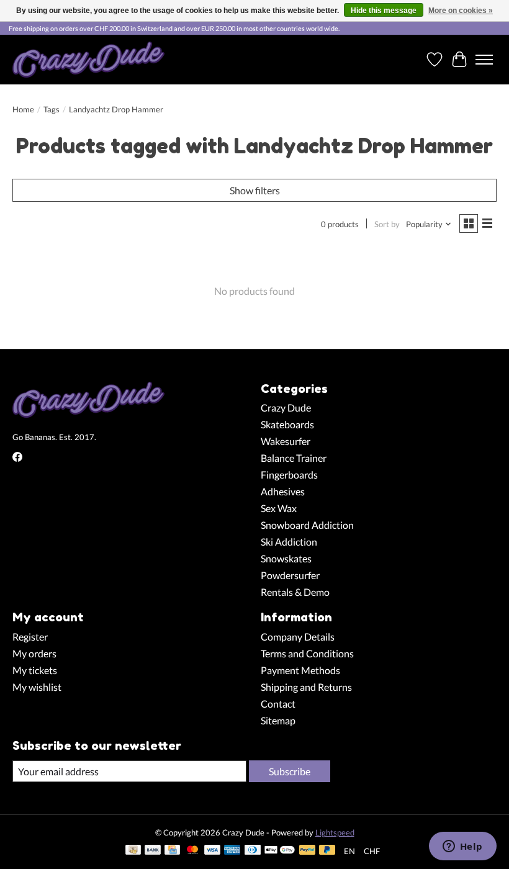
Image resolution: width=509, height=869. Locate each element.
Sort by (387, 224)
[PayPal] (307, 851)
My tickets (34, 670)
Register (30, 636)
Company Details (298, 636)
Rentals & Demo (295, 592)
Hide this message (384, 10)
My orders (34, 653)
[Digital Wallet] (279, 851)
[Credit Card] (172, 851)
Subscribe (289, 771)
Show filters (255, 190)
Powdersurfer (290, 575)
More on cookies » (460, 10)
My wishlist (36, 687)
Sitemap (278, 720)
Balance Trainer (294, 458)
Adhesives (283, 491)
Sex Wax (279, 508)
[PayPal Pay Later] (327, 851)
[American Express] (232, 851)
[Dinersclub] (253, 851)
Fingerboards (289, 474)
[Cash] (133, 851)
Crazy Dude (286, 407)
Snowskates (286, 558)
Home (23, 109)
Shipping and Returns (306, 687)
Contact (278, 703)
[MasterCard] (192, 851)
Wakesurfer (285, 441)
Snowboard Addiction (307, 525)
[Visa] (212, 851)
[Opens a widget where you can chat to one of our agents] (462, 847)
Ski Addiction (289, 541)
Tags (51, 109)
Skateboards (287, 424)
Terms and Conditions (307, 653)
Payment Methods (300, 670)
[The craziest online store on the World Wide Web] (88, 59)
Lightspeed (334, 832)
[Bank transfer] (153, 851)
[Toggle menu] (484, 59)
